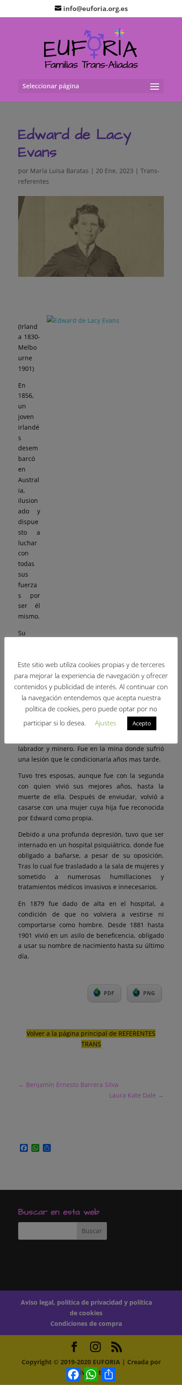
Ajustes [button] (105, 722)
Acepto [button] (142, 723)
